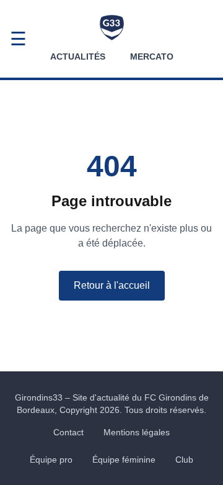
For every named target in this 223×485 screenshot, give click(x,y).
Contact (68, 432)
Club (184, 460)
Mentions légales (136, 432)
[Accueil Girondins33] (112, 27)
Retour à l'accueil (112, 285)
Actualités (77, 56)
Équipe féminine (123, 460)
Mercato (151, 56)
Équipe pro (51, 460)
